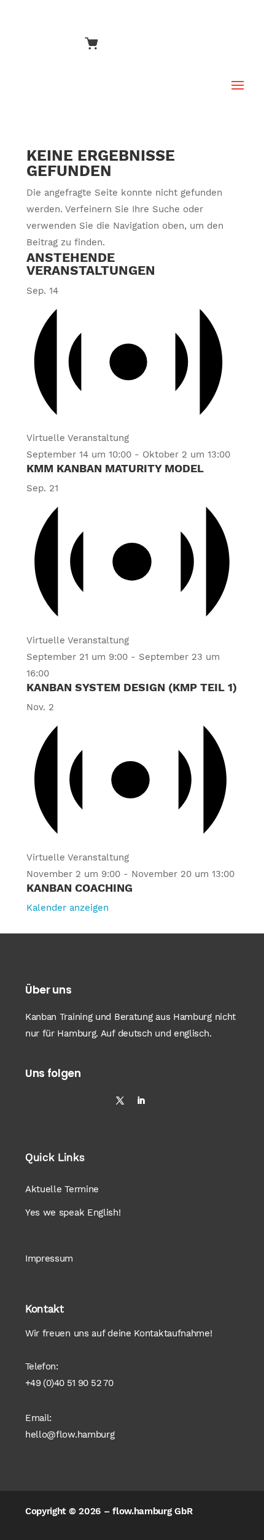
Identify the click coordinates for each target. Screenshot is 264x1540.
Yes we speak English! (73, 1212)
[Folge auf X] (120, 1101)
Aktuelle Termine (62, 1189)
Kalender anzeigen (67, 907)
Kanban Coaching (79, 887)
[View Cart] (91, 45)
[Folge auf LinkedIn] (141, 1101)
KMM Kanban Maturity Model (115, 468)
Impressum (49, 1258)
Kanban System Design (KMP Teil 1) (131, 687)
